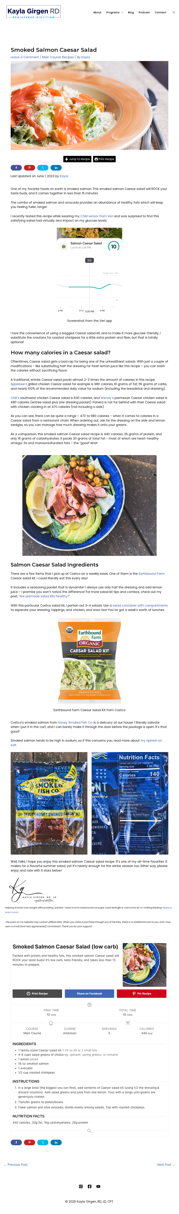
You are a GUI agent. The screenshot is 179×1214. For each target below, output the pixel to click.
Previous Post (16, 1165)
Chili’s (15, 398)
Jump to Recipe (79, 159)
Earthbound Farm (152, 574)
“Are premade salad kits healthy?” (44, 596)
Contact (160, 12)
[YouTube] (98, 1186)
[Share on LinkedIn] (56, 168)
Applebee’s (19, 384)
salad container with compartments (140, 605)
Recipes (68, 57)
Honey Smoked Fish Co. (75, 722)
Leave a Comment (25, 57)
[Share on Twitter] (42, 168)
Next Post (166, 1165)
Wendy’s (107, 398)
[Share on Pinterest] (29, 168)
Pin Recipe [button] (144, 993)
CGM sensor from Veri (96, 216)
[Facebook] (90, 1186)
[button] (174, 12)
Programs (113, 12)
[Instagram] (81, 1186)
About (97, 12)
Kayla (64, 176)
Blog (131, 12)
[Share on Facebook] (16, 168)
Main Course (51, 57)
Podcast (144, 12)
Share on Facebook (89, 993)
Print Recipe (106, 159)
